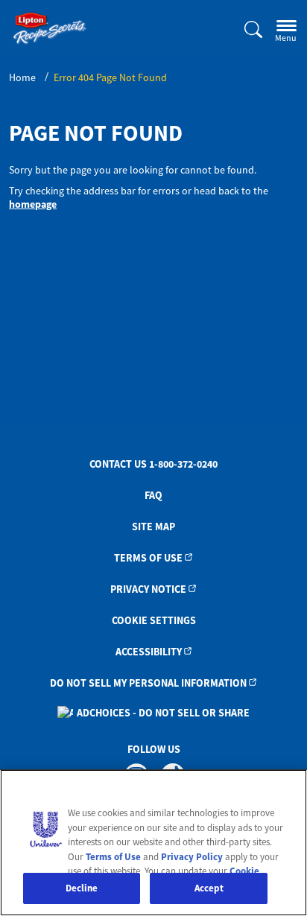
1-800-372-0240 (183, 464)
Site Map (153, 526)
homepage (33, 204)
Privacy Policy (192, 856)
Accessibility (148, 651)
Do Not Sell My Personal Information (148, 683)
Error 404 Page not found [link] (110, 77)
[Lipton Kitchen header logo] (50, 28)
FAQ (153, 495)
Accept (209, 888)
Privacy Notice (148, 589)
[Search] (244, 30)
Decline (82, 888)
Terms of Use (148, 557)
